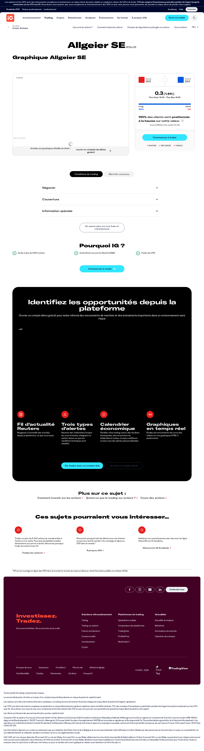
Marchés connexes (119, 174)
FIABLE (179, 145)
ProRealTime (123, 636)
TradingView (123, 631)
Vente (148, 79)
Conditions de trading (86, 174)
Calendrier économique (165, 636)
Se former (122, 18)
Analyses (90, 18)
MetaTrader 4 (124, 641)
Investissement (32, 18)
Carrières (72, 673)
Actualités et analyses (164, 620)
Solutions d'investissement (97, 614)
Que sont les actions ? (82, 27)
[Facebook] (129, 589)
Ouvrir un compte (177, 18)
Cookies (39, 673)
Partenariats (55, 673)
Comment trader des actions (109, 27)
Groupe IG (87, 673)
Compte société (88, 636)
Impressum (44, 667)
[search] (194, 18)
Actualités (160, 614)
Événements (106, 18)
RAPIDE (152, 145)
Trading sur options (90, 625)
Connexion (191, 9)
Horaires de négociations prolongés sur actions (148, 27)
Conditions (60, 667)
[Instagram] (139, 589)
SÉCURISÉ (166, 145)
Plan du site (78, 667)
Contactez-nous (176, 589)
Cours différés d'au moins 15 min (165, 125)
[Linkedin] (160, 589)
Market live (159, 625)
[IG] (10, 18)
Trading (48, 18)
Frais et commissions (91, 631)
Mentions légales (97, 667)
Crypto (60, 18)
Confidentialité (22, 673)
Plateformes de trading (131, 614)
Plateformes (75, 18)
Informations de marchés (166, 631)
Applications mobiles (127, 620)
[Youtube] (149, 589)
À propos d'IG (139, 18)
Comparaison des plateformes (131, 625)
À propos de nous (24, 667)
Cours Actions (180, 27)
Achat (188, 79)
